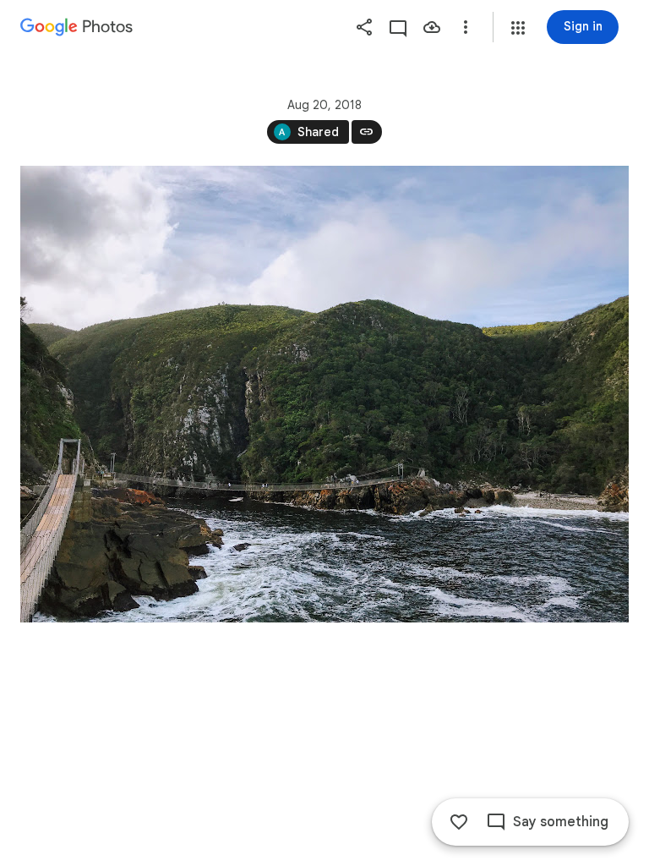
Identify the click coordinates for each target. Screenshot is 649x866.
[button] (518, 28)
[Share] (364, 27)
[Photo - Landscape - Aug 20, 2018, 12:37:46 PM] (324, 394)
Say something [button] (560, 822)
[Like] (459, 822)
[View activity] (398, 27)
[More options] (466, 27)
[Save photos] (432, 27)
